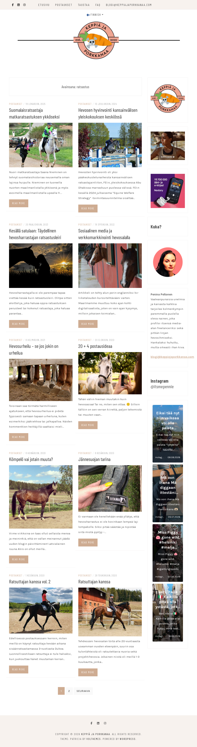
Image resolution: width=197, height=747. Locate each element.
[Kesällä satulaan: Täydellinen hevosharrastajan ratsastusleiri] (41, 265)
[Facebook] (91, 723)
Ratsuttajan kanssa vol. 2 (30, 581)
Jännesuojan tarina (94, 459)
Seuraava (83, 691)
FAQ (97, 5)
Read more (18, 203)
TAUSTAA (84, 5)
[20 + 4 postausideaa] (110, 373)
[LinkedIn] (98, 723)
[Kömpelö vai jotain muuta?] (41, 496)
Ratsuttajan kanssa (94, 581)
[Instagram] (105, 723)
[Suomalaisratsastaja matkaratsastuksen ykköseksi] (41, 144)
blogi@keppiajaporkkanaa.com (129, 5)
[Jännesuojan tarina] (110, 488)
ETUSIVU (44, 5)
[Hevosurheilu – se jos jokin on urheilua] (41, 379)
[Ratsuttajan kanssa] (110, 611)
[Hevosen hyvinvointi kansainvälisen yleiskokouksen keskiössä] (110, 144)
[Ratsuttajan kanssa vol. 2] (41, 610)
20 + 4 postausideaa (95, 346)
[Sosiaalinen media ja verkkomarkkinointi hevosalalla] (110, 265)
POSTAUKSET (63, 5)
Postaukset (15, 103)
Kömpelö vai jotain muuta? (31, 459)
